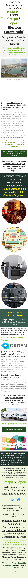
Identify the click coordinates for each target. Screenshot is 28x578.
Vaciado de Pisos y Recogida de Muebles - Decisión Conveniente (14, 565)
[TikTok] (12, 571)
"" (14, 29)
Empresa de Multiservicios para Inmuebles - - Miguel (14, 12)
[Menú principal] (2, 17)
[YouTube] (15, 571)
